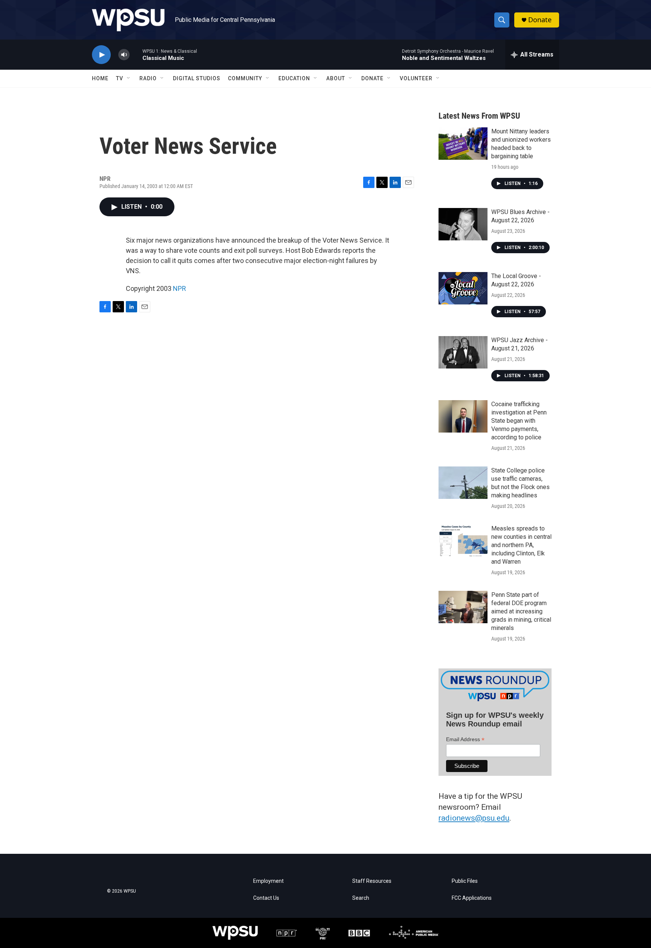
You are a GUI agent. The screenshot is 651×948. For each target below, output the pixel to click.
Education (294, 78)
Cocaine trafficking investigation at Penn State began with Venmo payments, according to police (519, 421)
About (335, 78)
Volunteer (416, 78)
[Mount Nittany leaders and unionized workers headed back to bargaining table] (463, 143)
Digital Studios (196, 78)
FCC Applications (472, 898)
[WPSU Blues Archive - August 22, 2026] (463, 224)
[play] (101, 54)
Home (100, 78)
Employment (268, 881)
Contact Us (266, 898)
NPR (179, 288)
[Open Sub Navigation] (129, 78)
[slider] (136, 54)
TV (119, 78)
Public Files (465, 881)
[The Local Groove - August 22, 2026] (463, 288)
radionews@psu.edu (474, 818)
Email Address (465, 739)
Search (360, 898)
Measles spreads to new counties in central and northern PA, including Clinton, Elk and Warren (521, 545)
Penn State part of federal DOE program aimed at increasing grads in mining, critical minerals (521, 611)
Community (245, 78)
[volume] (124, 54)
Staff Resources (371, 881)
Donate (540, 20)
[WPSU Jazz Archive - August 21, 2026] (463, 352)
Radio (148, 78)
